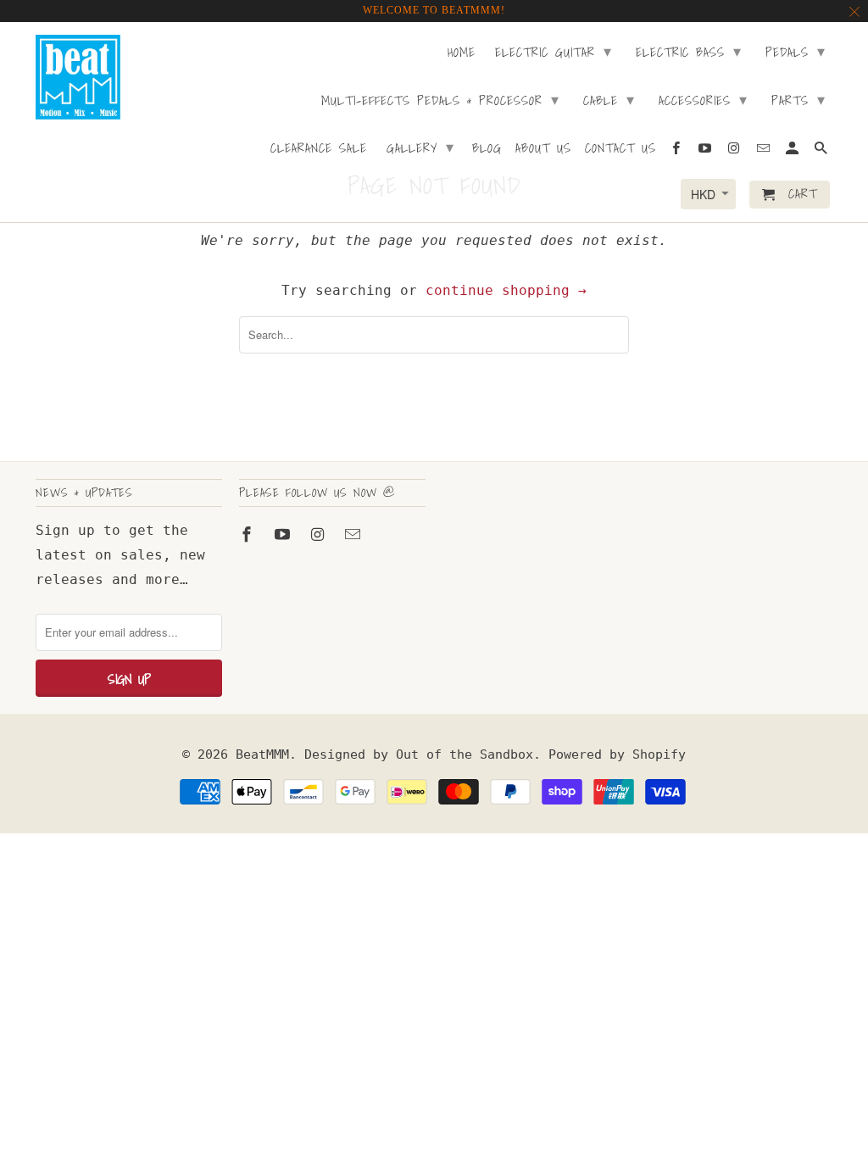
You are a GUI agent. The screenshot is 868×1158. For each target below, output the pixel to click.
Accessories (703, 99)
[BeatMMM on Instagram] (319, 534)
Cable (609, 99)
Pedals (795, 51)
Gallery (420, 147)
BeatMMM (262, 754)
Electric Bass (689, 51)
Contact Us (620, 149)
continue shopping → (506, 290)
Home (462, 53)
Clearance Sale (318, 149)
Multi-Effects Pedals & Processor (440, 99)
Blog (487, 149)
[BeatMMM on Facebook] (248, 534)
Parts (798, 99)
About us (543, 149)
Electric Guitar (553, 51)
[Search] (822, 151)
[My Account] (793, 151)
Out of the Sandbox (464, 754)
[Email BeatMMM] (354, 534)
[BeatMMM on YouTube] (284, 534)
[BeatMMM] (78, 77)
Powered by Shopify (617, 754)
